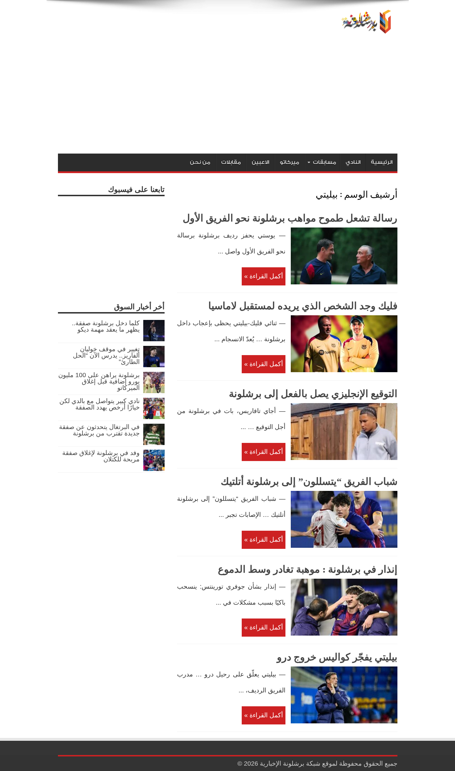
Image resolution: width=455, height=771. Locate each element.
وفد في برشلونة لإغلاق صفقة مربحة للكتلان (101, 456)
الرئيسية (381, 162)
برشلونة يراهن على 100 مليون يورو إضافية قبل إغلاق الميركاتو (99, 381)
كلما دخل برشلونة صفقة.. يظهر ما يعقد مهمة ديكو (106, 326)
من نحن (200, 162)
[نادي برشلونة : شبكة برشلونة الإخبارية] (364, 29)
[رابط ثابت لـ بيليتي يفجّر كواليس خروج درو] (344, 721)
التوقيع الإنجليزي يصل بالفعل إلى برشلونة (313, 393)
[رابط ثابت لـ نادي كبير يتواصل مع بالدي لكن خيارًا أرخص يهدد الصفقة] (154, 417)
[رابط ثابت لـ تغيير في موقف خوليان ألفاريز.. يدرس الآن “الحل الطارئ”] (154, 365)
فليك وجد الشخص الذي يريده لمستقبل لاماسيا (302, 305)
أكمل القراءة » (263, 276)
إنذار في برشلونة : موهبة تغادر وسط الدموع (307, 569)
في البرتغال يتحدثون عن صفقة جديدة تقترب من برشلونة (99, 430)
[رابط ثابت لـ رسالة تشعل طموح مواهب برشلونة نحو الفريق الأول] (344, 282)
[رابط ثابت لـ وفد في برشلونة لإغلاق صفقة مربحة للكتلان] (154, 468)
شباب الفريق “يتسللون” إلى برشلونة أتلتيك (309, 481)
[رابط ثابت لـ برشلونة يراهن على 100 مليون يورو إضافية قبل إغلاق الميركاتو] (154, 391)
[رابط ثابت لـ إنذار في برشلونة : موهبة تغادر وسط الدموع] (344, 633)
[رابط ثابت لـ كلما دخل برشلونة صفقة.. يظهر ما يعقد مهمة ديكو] (154, 339)
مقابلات (231, 162)
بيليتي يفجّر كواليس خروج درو (337, 657)
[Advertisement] (227, 100)
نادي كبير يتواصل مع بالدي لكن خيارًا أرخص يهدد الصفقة (99, 404)
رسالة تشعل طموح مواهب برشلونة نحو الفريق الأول (290, 218)
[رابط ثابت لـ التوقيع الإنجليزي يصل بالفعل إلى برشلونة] (344, 457)
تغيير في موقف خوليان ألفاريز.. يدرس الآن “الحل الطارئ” (106, 355)
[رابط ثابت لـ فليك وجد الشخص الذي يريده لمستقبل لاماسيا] (344, 370)
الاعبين (260, 162)
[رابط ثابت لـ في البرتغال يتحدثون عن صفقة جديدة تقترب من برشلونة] (154, 442)
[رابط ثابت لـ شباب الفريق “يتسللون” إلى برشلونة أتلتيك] (344, 545)
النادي (353, 162)
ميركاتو (289, 162)
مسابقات (324, 162)
